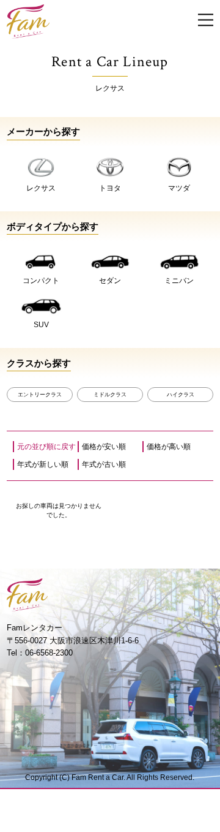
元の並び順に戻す (46, 446)
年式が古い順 (104, 464)
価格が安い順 (104, 446)
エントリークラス (40, 394)
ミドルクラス (110, 394)
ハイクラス (180, 394)
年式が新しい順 (42, 464)
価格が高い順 (169, 446)
